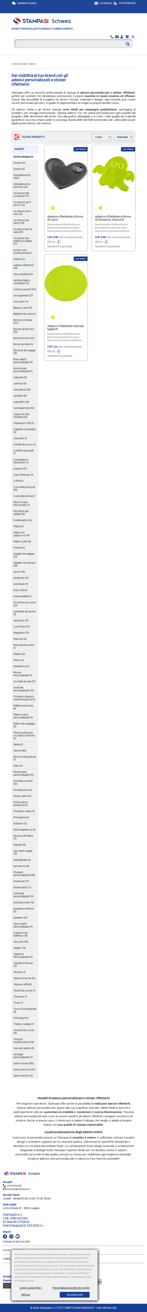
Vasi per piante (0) (23, 1048)
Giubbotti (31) (21, 578)
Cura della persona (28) (24, 488)
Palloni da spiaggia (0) (24, 725)
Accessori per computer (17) (21, 194)
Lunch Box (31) (21, 626)
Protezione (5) (21, 817)
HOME (14, 63)
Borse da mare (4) (23, 344)
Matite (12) (19, 654)
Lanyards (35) (21, 620)
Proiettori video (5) (24, 811)
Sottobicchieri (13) (23, 902)
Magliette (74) (21, 632)
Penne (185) (19, 750)
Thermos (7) (20, 996)
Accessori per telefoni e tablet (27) (22, 241)
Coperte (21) (20, 468)
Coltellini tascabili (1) (23, 452)
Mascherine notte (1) (23, 646)
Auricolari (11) (20, 301)
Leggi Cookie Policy (31, 1288)
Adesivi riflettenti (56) (23, 266)
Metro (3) (18, 660)
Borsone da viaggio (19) (24, 352)
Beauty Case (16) (22, 307)
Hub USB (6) (20, 590)
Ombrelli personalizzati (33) (23, 689)
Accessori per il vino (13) (22, 212)
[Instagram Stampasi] (11, 1236)
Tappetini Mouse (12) (23, 964)
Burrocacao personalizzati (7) (23, 370)
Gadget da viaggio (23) (23, 555)
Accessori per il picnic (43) (22, 203)
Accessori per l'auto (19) (21, 221)
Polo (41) (18, 765)
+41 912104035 (127, 3)
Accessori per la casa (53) (22, 230)
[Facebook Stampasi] (5, 1236)
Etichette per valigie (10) (21, 512)
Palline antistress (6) (23, 707)
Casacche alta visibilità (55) (21, 415)
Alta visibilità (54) (23, 274)
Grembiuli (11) (20, 584)
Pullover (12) (20, 823)
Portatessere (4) (22, 790)
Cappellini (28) (21, 402)
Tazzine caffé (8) (22, 984)
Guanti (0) (19, 169)
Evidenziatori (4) (22, 520)
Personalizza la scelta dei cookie (71, 1288)
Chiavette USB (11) (23, 423)
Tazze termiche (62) (24, 978)
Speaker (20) (20, 917)
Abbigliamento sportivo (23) (22, 185)
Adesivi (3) (19, 259)
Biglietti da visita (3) (24, 314)
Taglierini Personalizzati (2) (23, 955)
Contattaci (106, 3)
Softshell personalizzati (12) (23, 895)
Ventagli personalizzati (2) (23, 1056)
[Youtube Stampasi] (18, 1236)
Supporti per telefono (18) (20, 934)
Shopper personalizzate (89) (24, 873)
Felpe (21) (18, 526)
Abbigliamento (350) (22, 176)
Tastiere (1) (19, 972)
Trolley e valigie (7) (23, 1024)
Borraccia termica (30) (23, 330)
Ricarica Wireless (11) (23, 837)
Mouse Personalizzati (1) (22, 674)
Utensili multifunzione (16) (23, 1040)
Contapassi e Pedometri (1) (21, 461)
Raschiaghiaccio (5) (24, 829)
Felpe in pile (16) (22, 541)
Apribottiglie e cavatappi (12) (21, 282)
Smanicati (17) (21, 881)
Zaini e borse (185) (23, 1063)
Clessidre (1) (20, 438)
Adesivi (32, 63)
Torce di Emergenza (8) (24, 1010)
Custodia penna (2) (24, 496)
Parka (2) (18, 744)
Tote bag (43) (20, 1018)
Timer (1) (18, 1002)
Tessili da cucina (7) (24, 990)
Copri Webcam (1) (23, 474)
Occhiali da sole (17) (24, 681)
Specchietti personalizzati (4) (23, 925)
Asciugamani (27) (23, 295)
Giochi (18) (19, 571)
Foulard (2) (19, 163)
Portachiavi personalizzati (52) (23, 773)
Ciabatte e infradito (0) (24, 431)
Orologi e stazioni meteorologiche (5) (24, 698)
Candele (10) (20, 395)
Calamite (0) (20, 377)
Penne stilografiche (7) (24, 758)
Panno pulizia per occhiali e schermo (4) (24, 735)
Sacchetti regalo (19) (23, 852)
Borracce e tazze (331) (22, 321)
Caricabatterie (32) (23, 408)
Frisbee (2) (19, 547)
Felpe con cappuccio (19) (21, 534)
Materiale (122, 137)
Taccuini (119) (20, 941)
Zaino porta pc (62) (24, 1069)
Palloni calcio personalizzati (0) (23, 716)
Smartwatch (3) (22, 887)
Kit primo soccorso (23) (24, 604)
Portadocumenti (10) (23, 782)
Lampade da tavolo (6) (24, 613)
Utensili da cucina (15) (23, 1031)
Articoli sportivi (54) (24, 289)
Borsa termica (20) (23, 338)
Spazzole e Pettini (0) (23, 910)
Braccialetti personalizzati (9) (23, 361)
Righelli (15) (19, 844)
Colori (98, 137)
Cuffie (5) (18, 481)
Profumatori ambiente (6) (20, 803)
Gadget (23, 63)
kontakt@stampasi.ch (18, 1188)
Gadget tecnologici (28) (24, 564)
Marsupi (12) (20, 639)
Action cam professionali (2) (22, 251)
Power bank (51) (22, 796)
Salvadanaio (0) (22, 860)
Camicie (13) (19, 383)
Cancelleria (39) (21, 389)
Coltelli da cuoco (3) (24, 444)
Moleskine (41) (21, 666)
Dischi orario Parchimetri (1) (21, 503)
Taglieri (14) (19, 948)
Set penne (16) (21, 866)
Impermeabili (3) (22, 596)
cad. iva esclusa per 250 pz (65, 241)
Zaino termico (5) (23, 1075)
